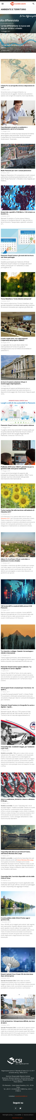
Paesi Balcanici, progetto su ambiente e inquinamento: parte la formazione (14, 128)
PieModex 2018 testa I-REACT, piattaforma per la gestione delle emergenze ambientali (17, 467)
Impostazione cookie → (18, 1118)
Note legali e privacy (8, 1115)
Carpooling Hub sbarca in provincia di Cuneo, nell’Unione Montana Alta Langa (15, 852)
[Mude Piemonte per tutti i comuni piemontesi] (18, 156)
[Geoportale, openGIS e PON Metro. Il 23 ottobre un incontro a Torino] (18, 197)
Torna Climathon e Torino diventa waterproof (16, 299)
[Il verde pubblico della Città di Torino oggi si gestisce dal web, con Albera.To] (18, 903)
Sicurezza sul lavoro (28, 1115)
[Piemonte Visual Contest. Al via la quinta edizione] (18, 411)
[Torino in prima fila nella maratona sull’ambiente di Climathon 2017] (18, 495)
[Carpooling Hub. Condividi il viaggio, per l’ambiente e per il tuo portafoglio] (18, 732)
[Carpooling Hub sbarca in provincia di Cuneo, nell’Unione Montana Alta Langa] (18, 837)
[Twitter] (20, 1108)
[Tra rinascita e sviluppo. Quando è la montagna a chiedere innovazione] (18, 636)
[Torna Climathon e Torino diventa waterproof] (18, 284)
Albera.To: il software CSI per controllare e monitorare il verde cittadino (15, 560)
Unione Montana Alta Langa (25, 860)
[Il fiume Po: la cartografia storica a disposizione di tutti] (18, 71)
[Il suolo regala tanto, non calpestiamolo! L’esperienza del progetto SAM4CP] (18, 324)
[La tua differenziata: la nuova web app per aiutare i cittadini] (18, 29)
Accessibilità (18, 1115)
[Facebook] (15, 1108)
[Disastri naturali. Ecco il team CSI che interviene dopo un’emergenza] (18, 959)
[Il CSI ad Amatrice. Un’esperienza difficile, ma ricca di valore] (18, 1006)
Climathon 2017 (5, 518)
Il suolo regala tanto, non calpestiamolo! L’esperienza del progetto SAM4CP (14, 339)
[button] (33, 3)
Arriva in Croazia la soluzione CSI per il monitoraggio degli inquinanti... (14, 383)
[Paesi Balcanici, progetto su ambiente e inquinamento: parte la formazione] (18, 112)
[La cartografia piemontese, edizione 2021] (18, 49)
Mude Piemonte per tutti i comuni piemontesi (16, 170)
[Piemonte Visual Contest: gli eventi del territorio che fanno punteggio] (18, 241)
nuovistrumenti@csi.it (21, 1096)
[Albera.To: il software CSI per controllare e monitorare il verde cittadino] (18, 544)
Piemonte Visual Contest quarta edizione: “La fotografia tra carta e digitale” (16, 667)
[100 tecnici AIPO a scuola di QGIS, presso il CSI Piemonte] (18, 591)
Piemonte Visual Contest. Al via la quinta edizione (17, 425)
